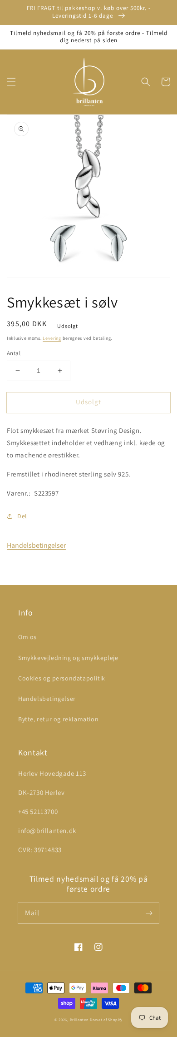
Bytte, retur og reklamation (58, 719)
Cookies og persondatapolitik (61, 678)
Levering (52, 338)
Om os (27, 637)
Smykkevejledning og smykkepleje (68, 658)
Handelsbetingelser (36, 545)
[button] (11, 82)
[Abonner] (149, 913)
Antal (13, 353)
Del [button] (22, 516)
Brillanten (79, 1019)
